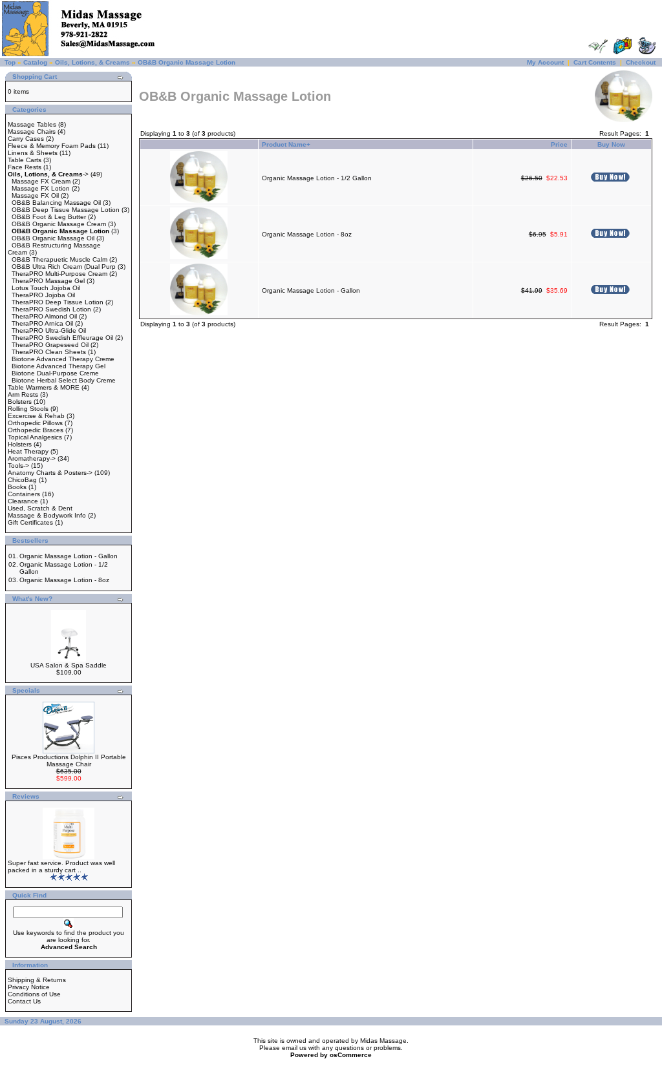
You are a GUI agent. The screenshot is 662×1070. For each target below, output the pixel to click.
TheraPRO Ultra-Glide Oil (49, 330)
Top (10, 62)
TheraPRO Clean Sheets (49, 351)
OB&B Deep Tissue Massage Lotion (66, 209)
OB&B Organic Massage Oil (53, 238)
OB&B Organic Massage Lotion (186, 62)
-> (48, 174)
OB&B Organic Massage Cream (59, 223)
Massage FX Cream (41, 181)
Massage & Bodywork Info (47, 515)
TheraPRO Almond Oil (44, 316)
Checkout (641, 62)
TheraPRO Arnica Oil (42, 323)
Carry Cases (26, 138)
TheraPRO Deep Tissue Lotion (57, 302)
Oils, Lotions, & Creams (92, 62)
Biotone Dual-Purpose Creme (55, 373)
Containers (24, 494)
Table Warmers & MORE (44, 387)
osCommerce (351, 1054)
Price (559, 144)
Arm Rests (23, 394)
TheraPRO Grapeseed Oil (50, 344)
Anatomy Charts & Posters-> (50, 472)
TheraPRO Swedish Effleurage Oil (62, 337)
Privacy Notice (29, 987)
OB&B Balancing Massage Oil (56, 202)
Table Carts (24, 159)
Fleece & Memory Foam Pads (52, 145)
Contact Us (24, 1001)
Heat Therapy (28, 451)
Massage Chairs (32, 131)
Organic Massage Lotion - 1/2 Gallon (317, 178)
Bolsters (20, 401)
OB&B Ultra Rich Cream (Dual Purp (64, 266)
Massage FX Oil (35, 195)
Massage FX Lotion (41, 188)
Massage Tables (32, 124)
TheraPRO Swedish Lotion (51, 309)
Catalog (35, 62)
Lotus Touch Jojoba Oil (46, 287)
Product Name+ (286, 144)
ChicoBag (22, 479)
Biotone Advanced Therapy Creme (63, 358)
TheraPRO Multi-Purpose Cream (59, 273)
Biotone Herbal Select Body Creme (64, 380)
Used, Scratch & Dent (40, 508)
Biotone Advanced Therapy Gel (58, 366)
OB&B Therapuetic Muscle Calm (59, 259)
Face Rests (24, 167)
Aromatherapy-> (32, 458)
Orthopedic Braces (35, 430)
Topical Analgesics (35, 437)
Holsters (20, 444)
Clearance (23, 501)
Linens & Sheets (33, 152)
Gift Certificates (30, 522)
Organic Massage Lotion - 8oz (64, 579)
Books (17, 486)
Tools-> (18, 465)
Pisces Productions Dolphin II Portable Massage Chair (69, 760)
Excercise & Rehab (36, 415)
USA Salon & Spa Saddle (68, 665)
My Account (545, 62)
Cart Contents (594, 62)
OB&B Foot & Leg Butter (49, 216)
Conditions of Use (34, 994)
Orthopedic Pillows (35, 422)
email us (294, 1047)
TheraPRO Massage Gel (48, 280)
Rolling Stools (28, 408)
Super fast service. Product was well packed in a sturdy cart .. (61, 866)
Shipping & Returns (37, 979)
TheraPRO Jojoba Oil (43, 295)
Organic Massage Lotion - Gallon (68, 556)
